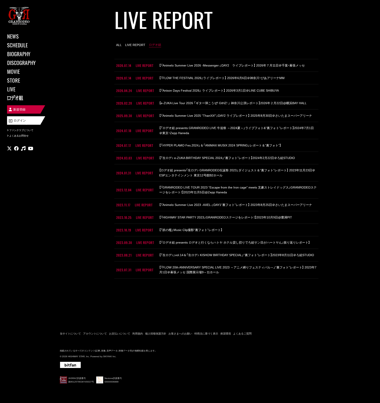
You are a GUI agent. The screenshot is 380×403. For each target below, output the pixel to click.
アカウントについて (95, 333)
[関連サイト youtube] (30, 148)
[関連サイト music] (23, 148)
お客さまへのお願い (180, 333)
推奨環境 (225, 333)
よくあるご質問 (242, 333)
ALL (119, 45)
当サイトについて (70, 333)
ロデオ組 (155, 44)
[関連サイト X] (9, 148)
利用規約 (137, 333)
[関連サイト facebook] (16, 148)
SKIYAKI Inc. (109, 356)
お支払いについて (119, 333)
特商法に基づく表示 (206, 333)
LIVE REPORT (135, 45)
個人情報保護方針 (155, 333)
